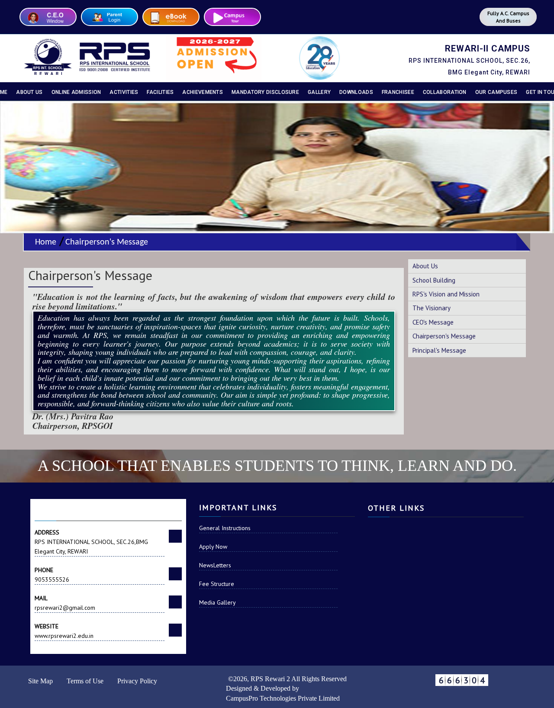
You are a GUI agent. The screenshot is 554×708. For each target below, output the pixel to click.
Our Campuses (496, 92)
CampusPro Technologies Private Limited (283, 698)
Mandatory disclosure (265, 92)
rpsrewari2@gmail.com (65, 602)
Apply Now (213, 546)
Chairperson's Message (106, 242)
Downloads (356, 92)
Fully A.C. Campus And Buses (508, 17)
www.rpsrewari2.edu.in (64, 631)
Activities (124, 92)
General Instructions (225, 528)
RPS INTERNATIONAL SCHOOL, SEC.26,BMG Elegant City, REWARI (91, 541)
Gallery (319, 92)
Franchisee (398, 92)
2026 (240, 678)
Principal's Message (439, 350)
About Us (29, 92)
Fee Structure (216, 584)
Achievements (202, 92)
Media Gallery (217, 602)
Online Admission (76, 92)
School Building (433, 280)
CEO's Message (433, 322)
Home (43, 242)
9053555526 (52, 574)
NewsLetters (215, 565)
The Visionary (431, 308)
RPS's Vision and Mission (446, 294)
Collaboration (445, 92)
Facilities (160, 92)
